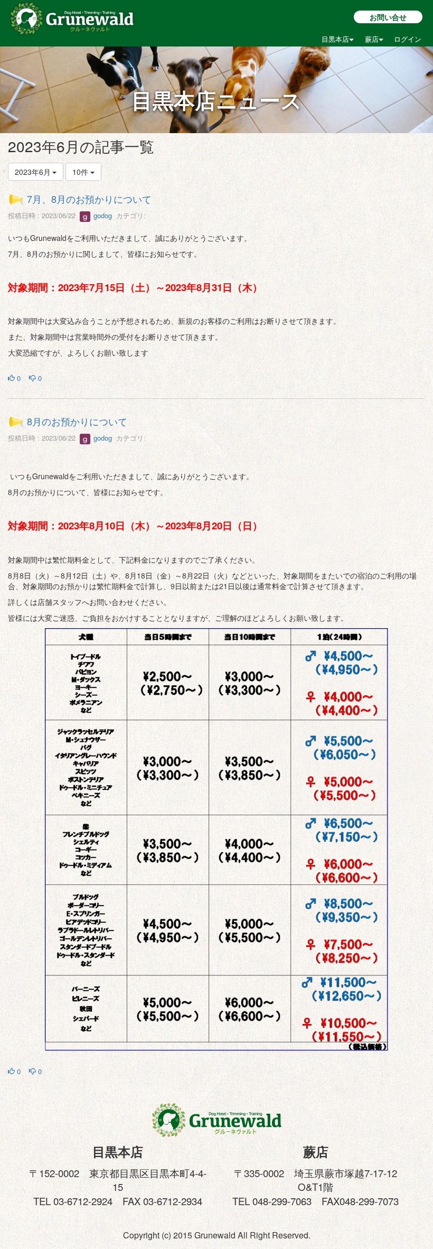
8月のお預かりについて (77, 421)
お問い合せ (388, 17)
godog (101, 215)
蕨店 (372, 39)
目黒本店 (335, 39)
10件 (81, 171)
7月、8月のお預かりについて (89, 199)
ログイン (407, 39)
